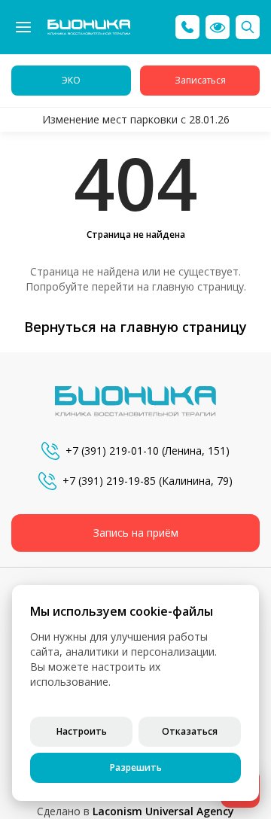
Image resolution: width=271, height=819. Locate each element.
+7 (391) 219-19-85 (109, 480)
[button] (218, 27)
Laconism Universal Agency (163, 811)
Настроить (81, 731)
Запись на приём (135, 532)
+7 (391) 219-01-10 (112, 450)
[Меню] (23, 27)
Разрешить (136, 767)
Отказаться (190, 731)
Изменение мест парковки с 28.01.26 (136, 119)
